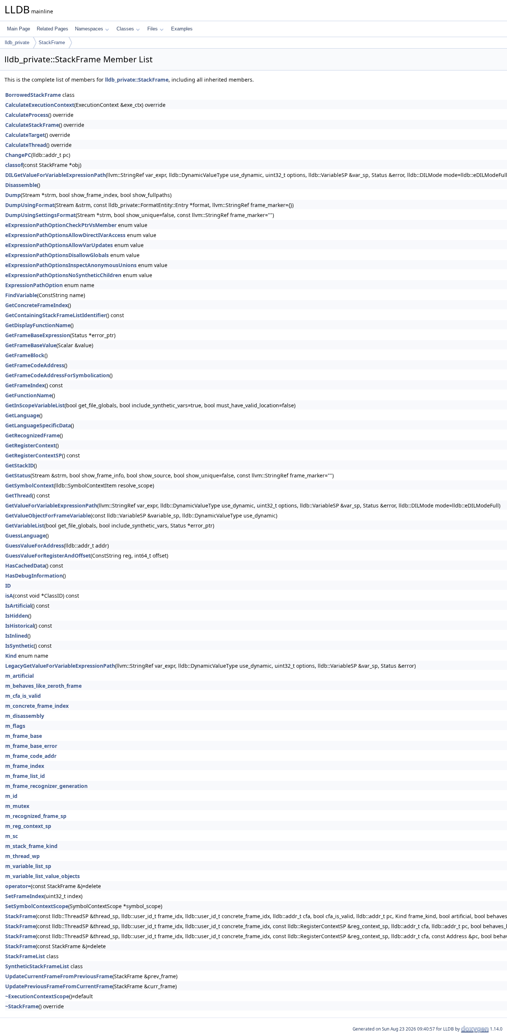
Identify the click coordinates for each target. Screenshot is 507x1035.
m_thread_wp (22, 856)
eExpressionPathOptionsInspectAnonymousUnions (71, 265)
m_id (11, 795)
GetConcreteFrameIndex (36, 305)
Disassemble (21, 184)
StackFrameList (25, 956)
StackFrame (52, 42)
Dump (13, 194)
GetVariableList (24, 525)
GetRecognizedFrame (32, 435)
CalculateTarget (25, 134)
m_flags (15, 725)
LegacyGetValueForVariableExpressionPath (60, 665)
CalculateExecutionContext (39, 104)
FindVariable (21, 295)
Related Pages (52, 29)
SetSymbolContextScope (36, 906)
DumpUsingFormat (30, 204)
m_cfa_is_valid (23, 695)
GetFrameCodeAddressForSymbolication (57, 375)
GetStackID (19, 465)
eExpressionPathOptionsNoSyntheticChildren (63, 275)
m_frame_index (24, 765)
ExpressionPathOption (34, 285)
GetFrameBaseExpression (37, 335)
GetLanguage (22, 415)
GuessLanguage (25, 535)
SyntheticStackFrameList (37, 966)
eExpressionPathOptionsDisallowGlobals (57, 255)
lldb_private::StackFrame (137, 79)
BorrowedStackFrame (33, 94)
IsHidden (16, 615)
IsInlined (16, 635)
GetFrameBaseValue (30, 345)
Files (152, 29)
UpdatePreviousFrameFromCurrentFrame (58, 986)
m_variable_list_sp (28, 866)
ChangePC (18, 154)
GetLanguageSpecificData (38, 425)
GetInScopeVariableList (35, 405)
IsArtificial (18, 605)
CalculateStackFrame (32, 124)
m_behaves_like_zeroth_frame (43, 685)
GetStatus (17, 475)
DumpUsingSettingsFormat (40, 214)
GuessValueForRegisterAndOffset (48, 555)
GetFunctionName (28, 395)
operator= (18, 886)
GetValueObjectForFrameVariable (48, 515)
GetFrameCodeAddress (34, 365)
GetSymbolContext (29, 485)
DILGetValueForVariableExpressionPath (55, 174)
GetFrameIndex (25, 385)
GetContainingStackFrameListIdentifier (55, 315)
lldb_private (17, 42)
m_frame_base (23, 735)
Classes (125, 29)
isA (9, 595)
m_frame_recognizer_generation (46, 785)
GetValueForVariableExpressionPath (51, 505)
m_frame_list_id (25, 775)
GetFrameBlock (25, 355)
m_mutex (17, 805)
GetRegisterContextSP (33, 455)
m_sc (11, 836)
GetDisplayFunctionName (38, 325)
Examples (182, 29)
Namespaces (89, 29)
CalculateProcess (26, 114)
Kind (11, 655)
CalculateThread (25, 144)
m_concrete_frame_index (37, 705)
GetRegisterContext (30, 445)
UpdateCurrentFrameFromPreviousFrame (58, 976)
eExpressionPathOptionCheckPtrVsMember (61, 225)
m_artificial (19, 675)
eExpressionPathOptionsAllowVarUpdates (59, 245)
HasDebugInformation (34, 575)
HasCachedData (25, 565)
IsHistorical (19, 625)
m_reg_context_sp (28, 825)
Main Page (18, 29)
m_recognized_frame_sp (35, 815)
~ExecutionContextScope (37, 996)
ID (8, 585)
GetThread (18, 495)
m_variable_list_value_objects (42, 876)
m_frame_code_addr (30, 755)
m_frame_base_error (31, 745)
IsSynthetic (19, 645)
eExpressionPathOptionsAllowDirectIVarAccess (65, 235)
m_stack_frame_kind (31, 846)
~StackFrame (22, 1006)
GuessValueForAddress (34, 545)
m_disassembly (24, 715)
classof (14, 164)
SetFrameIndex (24, 896)
